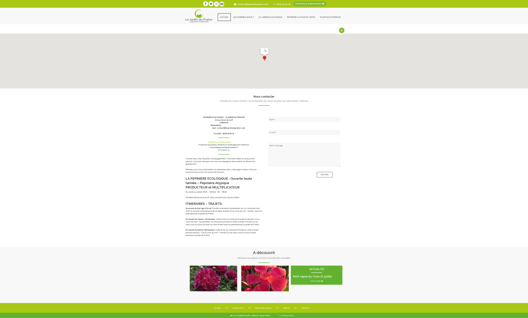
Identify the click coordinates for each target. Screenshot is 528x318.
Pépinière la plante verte (301, 17)
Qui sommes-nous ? (243, 17)
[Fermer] (265, 51)
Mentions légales (263, 308)
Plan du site (238, 308)
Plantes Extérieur (330, 17)
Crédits (286, 308)
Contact (306, 308)
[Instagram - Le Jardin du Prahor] (216, 4)
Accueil (224, 17)
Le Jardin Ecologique (270, 17)
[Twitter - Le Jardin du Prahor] (211, 4)
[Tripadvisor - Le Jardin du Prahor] (222, 4)
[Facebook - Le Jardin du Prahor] (206, 4)
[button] (264, 58)
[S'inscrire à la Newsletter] (291, 4)
